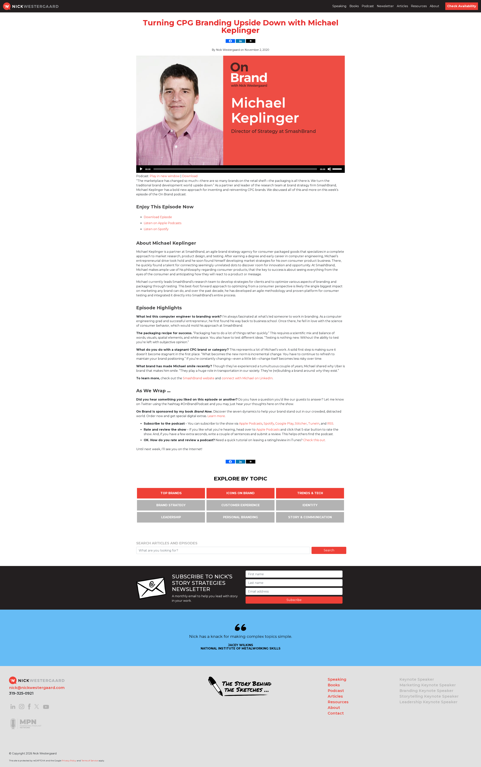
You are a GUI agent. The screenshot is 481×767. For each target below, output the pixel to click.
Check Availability (461, 6)
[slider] (337, 168)
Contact (336, 713)
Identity (310, 505)
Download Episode (158, 217)
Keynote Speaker (416, 679)
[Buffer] (250, 41)
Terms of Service (89, 760)
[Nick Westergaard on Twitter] (36, 706)
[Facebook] (230, 41)
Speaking (339, 6)
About (434, 6)
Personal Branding (240, 517)
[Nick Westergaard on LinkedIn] (13, 706)
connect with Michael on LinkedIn (247, 378)
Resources (419, 6)
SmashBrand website (198, 378)
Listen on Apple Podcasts (162, 223)
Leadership (171, 517)
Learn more (216, 416)
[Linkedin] (240, 41)
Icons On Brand (240, 493)
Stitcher (301, 423)
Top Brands (171, 493)
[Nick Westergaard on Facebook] (29, 706)
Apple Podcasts (250, 423)
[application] (240, 169)
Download (190, 176)
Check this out (314, 440)
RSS (330, 423)
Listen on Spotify (156, 229)
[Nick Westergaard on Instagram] (21, 706)
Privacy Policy (69, 760)
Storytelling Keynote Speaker (429, 696)
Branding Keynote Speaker (426, 690)
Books (354, 6)
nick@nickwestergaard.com (37, 687)
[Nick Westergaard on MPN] (26, 719)
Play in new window (165, 176)
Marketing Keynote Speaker (427, 685)
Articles (402, 6)
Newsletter (385, 6)
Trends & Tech (310, 493)
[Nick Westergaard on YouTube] (46, 706)
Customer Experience (240, 505)
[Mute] (329, 169)
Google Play (284, 423)
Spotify (269, 423)
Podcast (368, 6)
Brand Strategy (171, 505)
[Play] (141, 169)
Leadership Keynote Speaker (428, 702)
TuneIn (313, 423)
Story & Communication (310, 517)
